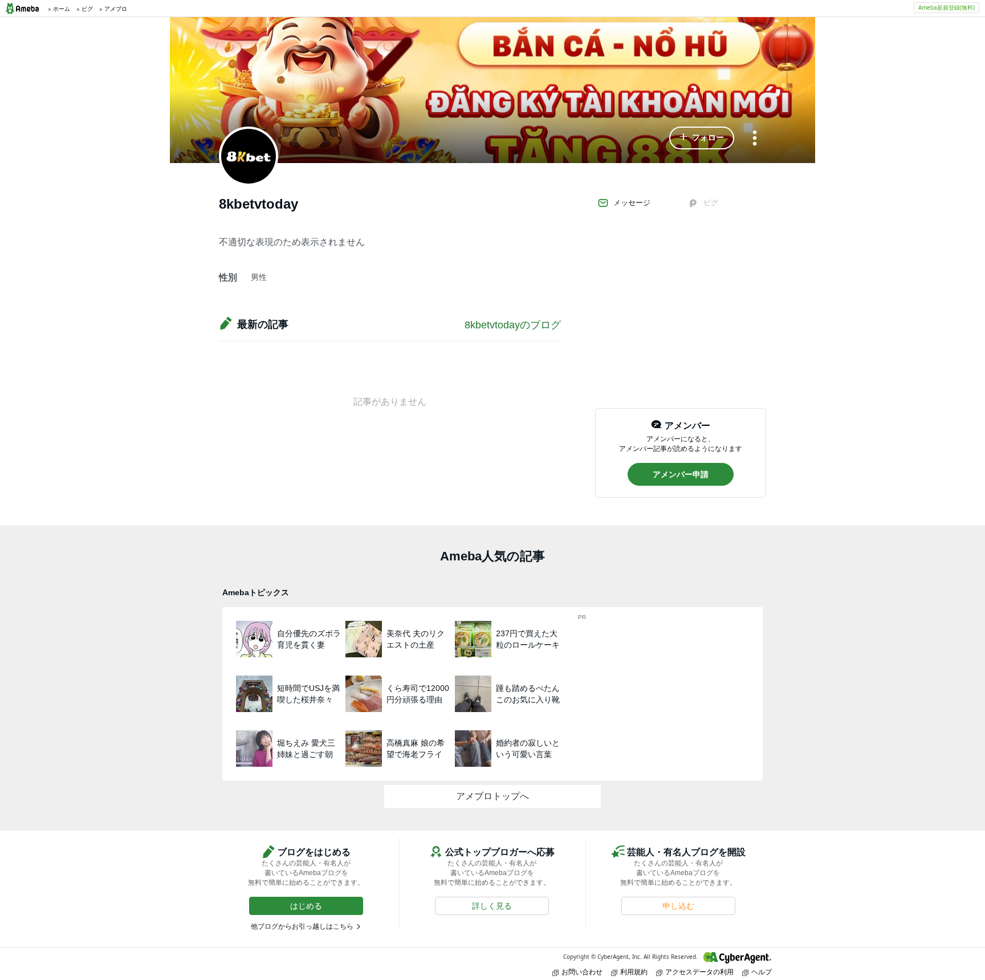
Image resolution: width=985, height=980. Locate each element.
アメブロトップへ (492, 796)
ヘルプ (761, 972)
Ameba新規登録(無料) (946, 7)
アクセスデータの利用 (699, 972)
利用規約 (634, 972)
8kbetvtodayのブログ (513, 325)
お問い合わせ (582, 972)
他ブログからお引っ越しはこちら (302, 926)
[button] (701, 138)
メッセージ (631, 202)
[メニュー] (754, 139)
